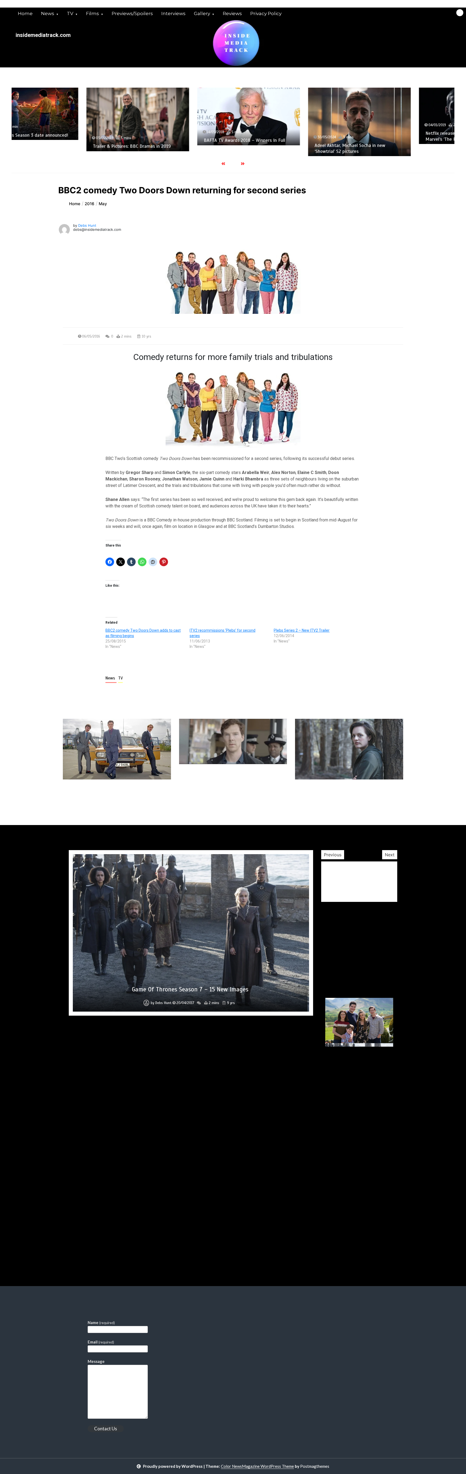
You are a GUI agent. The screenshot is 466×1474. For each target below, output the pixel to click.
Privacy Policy (266, 13)
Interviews (173, 13)
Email (101, 1341)
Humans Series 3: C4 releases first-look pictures (190, 1236)
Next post (381, 795)
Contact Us (105, 1428)
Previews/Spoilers (132, 13)
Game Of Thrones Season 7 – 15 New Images (190, 989)
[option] (67, 119)
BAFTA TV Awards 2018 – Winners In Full (173, 140)
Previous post (89, 795)
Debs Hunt (87, 225)
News (47, 13)
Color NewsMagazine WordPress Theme (257, 1466)
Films (92, 13)
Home (25, 13)
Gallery (202, 13)
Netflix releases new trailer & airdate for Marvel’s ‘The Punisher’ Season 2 (395, 136)
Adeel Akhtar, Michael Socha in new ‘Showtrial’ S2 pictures (279, 148)
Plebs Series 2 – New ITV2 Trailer (302, 630)
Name (101, 1322)
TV (70, 13)
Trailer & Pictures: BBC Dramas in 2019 (61, 146)
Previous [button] (332, 854)
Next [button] (390, 854)
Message (96, 1361)
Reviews (232, 13)
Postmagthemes (314, 1466)
